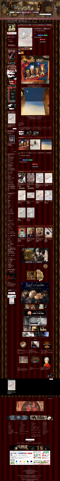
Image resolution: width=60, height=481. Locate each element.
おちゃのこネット (50, 398)
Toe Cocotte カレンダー (22, 428)
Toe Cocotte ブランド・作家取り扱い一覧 (24, 432)
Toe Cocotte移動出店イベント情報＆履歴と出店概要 (13, 433)
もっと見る (14, 151)
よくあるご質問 (44, 427)
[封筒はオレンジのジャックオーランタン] (22, 52)
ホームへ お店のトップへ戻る (50, 375)
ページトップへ (51, 396)
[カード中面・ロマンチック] (19, 52)
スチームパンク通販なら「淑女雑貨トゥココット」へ (35, 432)
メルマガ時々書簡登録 (10, 431)
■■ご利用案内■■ (45, 423)
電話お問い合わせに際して (46, 431)
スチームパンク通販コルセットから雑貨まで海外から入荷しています (35, 436)
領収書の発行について (45, 432)
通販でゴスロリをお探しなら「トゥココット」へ (35, 430)
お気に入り (9, 427)
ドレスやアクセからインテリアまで (35, 434)
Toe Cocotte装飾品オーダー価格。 (35, 427)
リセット (15, 128)
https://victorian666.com (33, 476)
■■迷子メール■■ (45, 428)
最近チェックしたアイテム (23, 433)
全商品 (9, 155)
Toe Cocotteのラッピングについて (35, 428)
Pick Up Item (21, 427)
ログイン (10, 39)
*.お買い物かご (10, 428)
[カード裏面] (30, 48)
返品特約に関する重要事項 (38, 37)
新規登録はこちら (11, 41)
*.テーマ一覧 (21, 423)
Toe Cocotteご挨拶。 (33, 423)
